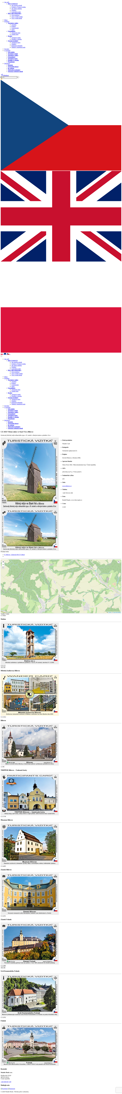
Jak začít (6, 2)
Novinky (6, 49)
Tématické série (15, 33)
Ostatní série (14, 34)
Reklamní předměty (17, 45)
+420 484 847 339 (6, 1082)
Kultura (13, 26)
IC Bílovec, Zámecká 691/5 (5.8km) (14, 554)
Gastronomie (15, 28)
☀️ (1, 79)
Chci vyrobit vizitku (17, 16)
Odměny (13, 10)
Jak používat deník (16, 5)
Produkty (6, 21)
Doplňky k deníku (16, 39)
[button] (3, 562)
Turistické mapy (15, 42)
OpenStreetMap (117, 612)
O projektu (7, 50)
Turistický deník (16, 37)
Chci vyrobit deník (16, 18)
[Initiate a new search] (119, 562)
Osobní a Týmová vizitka (18, 7)
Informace (7, 63)
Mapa (6, 20)
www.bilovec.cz (67, 486)
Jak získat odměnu (16, 8)
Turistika (13, 25)
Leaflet (109, 612)
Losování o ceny (16, 12)
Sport (12, 29)
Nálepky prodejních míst (18, 47)
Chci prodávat (15, 15)
